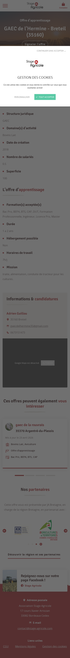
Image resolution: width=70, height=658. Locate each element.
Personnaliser (21, 97)
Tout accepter (46, 97)
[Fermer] (35, 329)
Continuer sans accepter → (51, 50)
